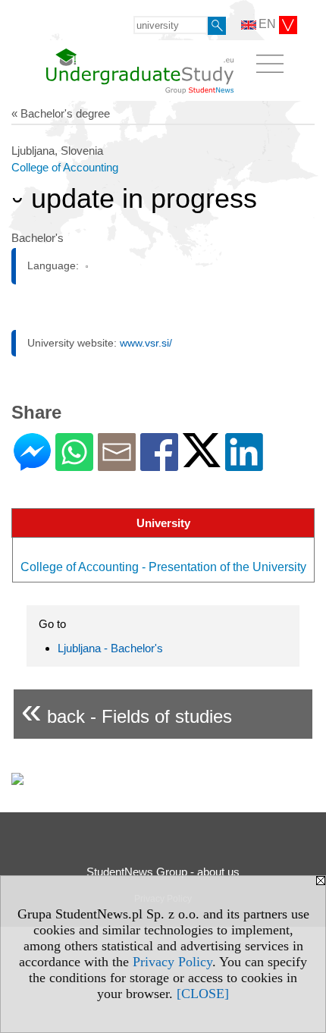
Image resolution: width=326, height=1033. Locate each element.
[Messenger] (32, 464)
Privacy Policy (172, 961)
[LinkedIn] (244, 464)
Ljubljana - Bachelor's (110, 648)
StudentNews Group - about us (163, 871)
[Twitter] (202, 461)
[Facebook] (159, 464)
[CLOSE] (203, 993)
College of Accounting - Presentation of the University (163, 566)
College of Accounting (64, 167)
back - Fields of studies (126, 710)
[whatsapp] (74, 464)
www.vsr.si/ (146, 343)
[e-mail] (117, 464)
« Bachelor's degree (60, 113)
